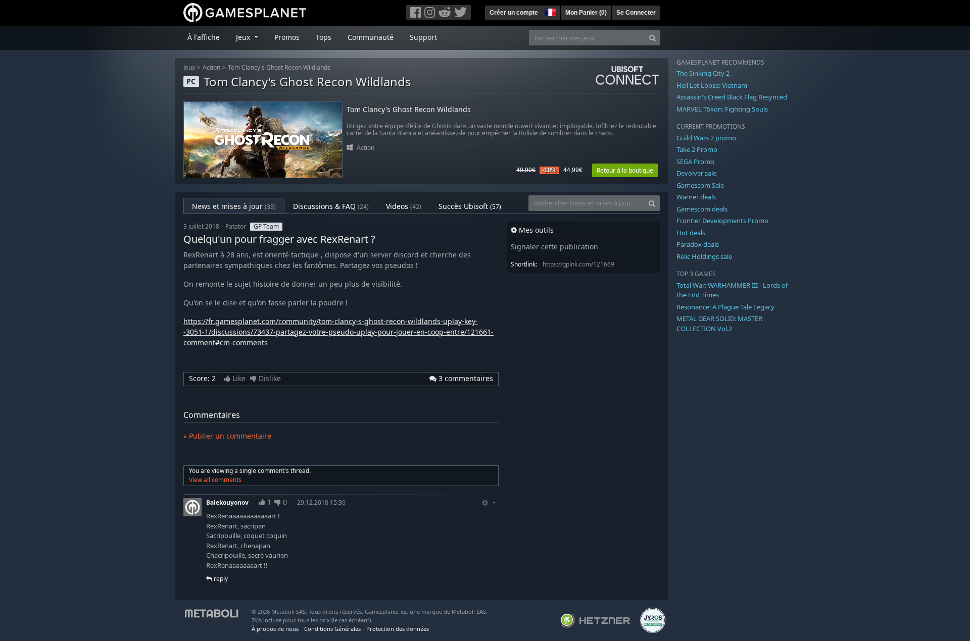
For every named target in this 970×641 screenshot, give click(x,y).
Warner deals (696, 196)
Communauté (371, 37)
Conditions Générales (332, 628)
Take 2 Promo (696, 149)
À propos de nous (275, 628)
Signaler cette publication (554, 246)
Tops (323, 37)
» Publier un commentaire (227, 436)
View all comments (215, 480)
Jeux (189, 67)
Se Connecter (636, 12)
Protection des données (397, 628)
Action (211, 67)
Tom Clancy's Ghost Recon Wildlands (279, 67)
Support (423, 37)
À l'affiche (203, 37)
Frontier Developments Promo (722, 220)
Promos (287, 37)
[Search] (652, 37)
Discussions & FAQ (331, 206)
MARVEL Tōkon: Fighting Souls (722, 109)
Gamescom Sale (700, 185)
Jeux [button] (244, 37)
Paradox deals (697, 244)
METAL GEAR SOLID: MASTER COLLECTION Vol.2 (719, 323)
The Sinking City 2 (703, 73)
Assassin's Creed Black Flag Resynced (731, 96)
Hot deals (690, 232)
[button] (549, 11)
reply (220, 578)
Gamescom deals (702, 208)
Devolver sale (696, 173)
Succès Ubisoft (470, 206)
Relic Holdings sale (704, 256)
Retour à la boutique (625, 170)
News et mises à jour (234, 206)
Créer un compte (514, 12)
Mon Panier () (586, 12)
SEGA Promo (695, 161)
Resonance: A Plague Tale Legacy (725, 306)
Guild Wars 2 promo (706, 137)
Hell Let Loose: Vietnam (711, 85)
